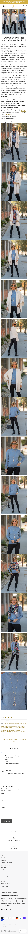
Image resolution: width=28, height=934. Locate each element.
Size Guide (4, 857)
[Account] (23, 6)
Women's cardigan (5, 730)
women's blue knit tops (17, 728)
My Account (4, 878)
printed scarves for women (6, 728)
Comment (3, 807)
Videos (3, 881)
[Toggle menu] (1, 6)
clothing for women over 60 (18, 725)
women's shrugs (4, 732)
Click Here (23, 109)
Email (2, 800)
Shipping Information (6, 865)
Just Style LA (7, 930)
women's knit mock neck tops (7, 731)
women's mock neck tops (19, 731)
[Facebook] (2, 909)
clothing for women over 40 (20, 723)
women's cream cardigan (14, 730)
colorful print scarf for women (19, 726)
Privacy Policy (4, 886)
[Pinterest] (10, 909)
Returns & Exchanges (6, 862)
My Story (3, 869)
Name (2, 793)
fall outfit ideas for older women (18, 727)
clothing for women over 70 (6, 726)
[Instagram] (7, 909)
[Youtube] (4, 909)
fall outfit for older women (6, 727)
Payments (3, 867)
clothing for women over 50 (6, 725)
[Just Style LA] (14, 6)
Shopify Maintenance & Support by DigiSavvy (8, 931)
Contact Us (4, 860)
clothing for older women (9, 723)
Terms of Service (5, 883)
